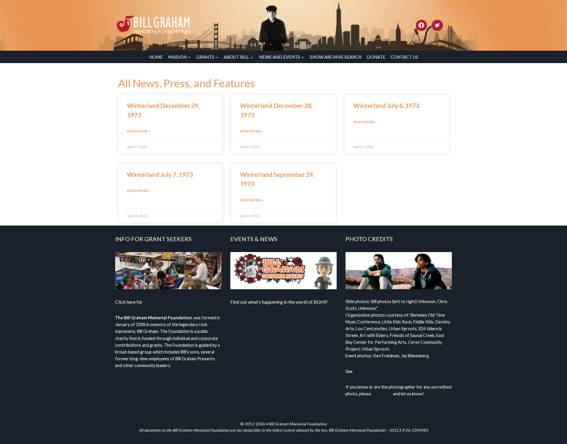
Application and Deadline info (173, 302)
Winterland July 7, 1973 (160, 174)
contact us (382, 393)
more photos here (370, 371)
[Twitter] (437, 25)
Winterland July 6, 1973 (386, 105)
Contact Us (404, 57)
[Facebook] (421, 25)
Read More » (138, 131)
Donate (376, 57)
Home (156, 57)
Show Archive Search (335, 57)
